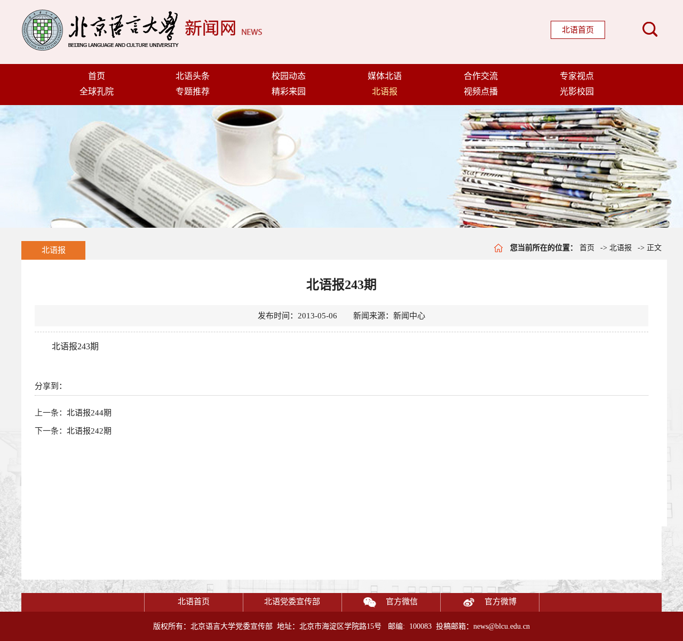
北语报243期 (75, 346)
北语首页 (578, 30)
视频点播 (481, 91)
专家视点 (577, 76)
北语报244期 (89, 412)
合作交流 (481, 76)
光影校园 (577, 91)
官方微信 (402, 601)
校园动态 (289, 76)
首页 (96, 76)
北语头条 (193, 76)
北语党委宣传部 (292, 601)
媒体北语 (385, 76)
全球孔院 (97, 91)
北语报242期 (89, 431)
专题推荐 (193, 91)
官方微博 (501, 601)
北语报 (385, 91)
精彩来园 (289, 91)
